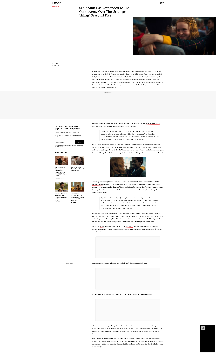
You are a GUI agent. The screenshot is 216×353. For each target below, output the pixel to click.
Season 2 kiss (152, 74)
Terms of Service (80, 145)
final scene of (100, 326)
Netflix (215, 36)
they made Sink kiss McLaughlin (139, 82)
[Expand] (201, 327)
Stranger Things (142, 74)
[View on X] (128, 247)
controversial (132, 74)
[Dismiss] (213, 327)
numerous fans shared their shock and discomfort (116, 226)
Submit (79, 142)
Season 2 (119, 326)
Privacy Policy (60, 146)
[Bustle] (56, 3)
